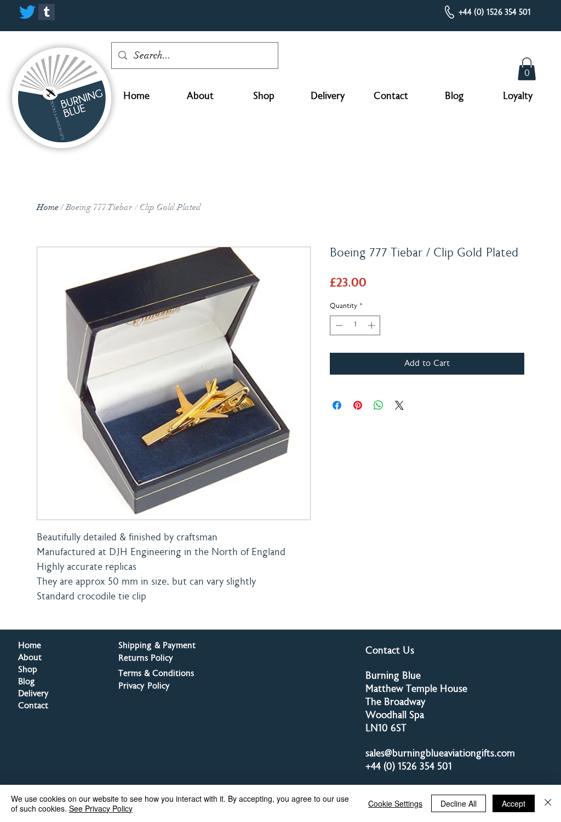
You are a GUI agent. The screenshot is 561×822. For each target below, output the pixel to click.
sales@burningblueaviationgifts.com (440, 754)
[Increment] (372, 325)
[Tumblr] (46, 12)
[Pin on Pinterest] (357, 405)
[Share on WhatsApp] (378, 405)
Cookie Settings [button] (395, 803)
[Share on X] (399, 405)
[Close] (547, 803)
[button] (526, 68)
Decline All (458, 803)
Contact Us (389, 651)
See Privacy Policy (101, 808)
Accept (513, 803)
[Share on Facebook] (337, 405)
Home (48, 207)
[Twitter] (27, 12)
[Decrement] (338, 325)
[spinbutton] (355, 325)
